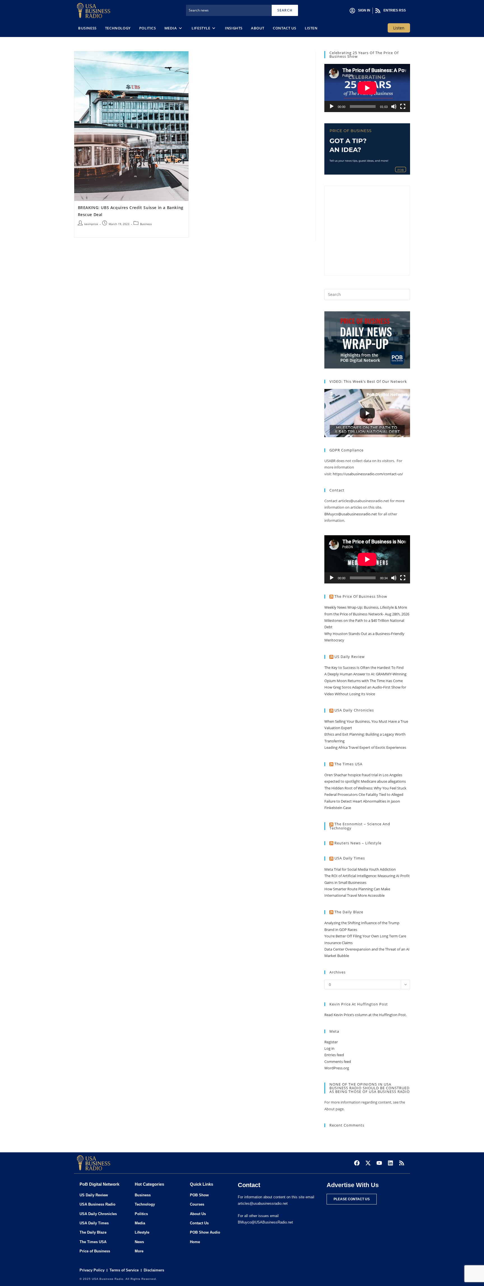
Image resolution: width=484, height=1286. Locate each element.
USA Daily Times (349, 858)
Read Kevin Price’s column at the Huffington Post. (366, 1014)
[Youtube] (379, 1163)
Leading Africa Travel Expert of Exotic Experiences (365, 747)
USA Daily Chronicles (354, 710)
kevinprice (91, 224)
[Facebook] (356, 1163)
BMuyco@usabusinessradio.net (350, 513)
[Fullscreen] (403, 106)
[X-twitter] (368, 1163)
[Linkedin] (390, 1163)
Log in (329, 1048)
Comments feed (337, 1061)
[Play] (331, 106)
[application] (367, 88)
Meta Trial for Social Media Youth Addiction (360, 869)
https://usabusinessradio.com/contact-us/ (368, 473)
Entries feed (334, 1054)
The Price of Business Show (360, 596)
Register (331, 1041)
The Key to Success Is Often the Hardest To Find (364, 667)
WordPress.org (336, 1067)
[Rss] (401, 1163)
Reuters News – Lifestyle (357, 842)
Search (284, 10)
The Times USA (348, 763)
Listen (398, 28)
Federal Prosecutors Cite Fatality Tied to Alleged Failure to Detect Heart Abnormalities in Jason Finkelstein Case (363, 801)
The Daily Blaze (348, 911)
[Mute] (394, 106)
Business (146, 224)
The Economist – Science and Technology (359, 826)
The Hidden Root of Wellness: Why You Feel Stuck (365, 788)
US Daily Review (349, 656)
